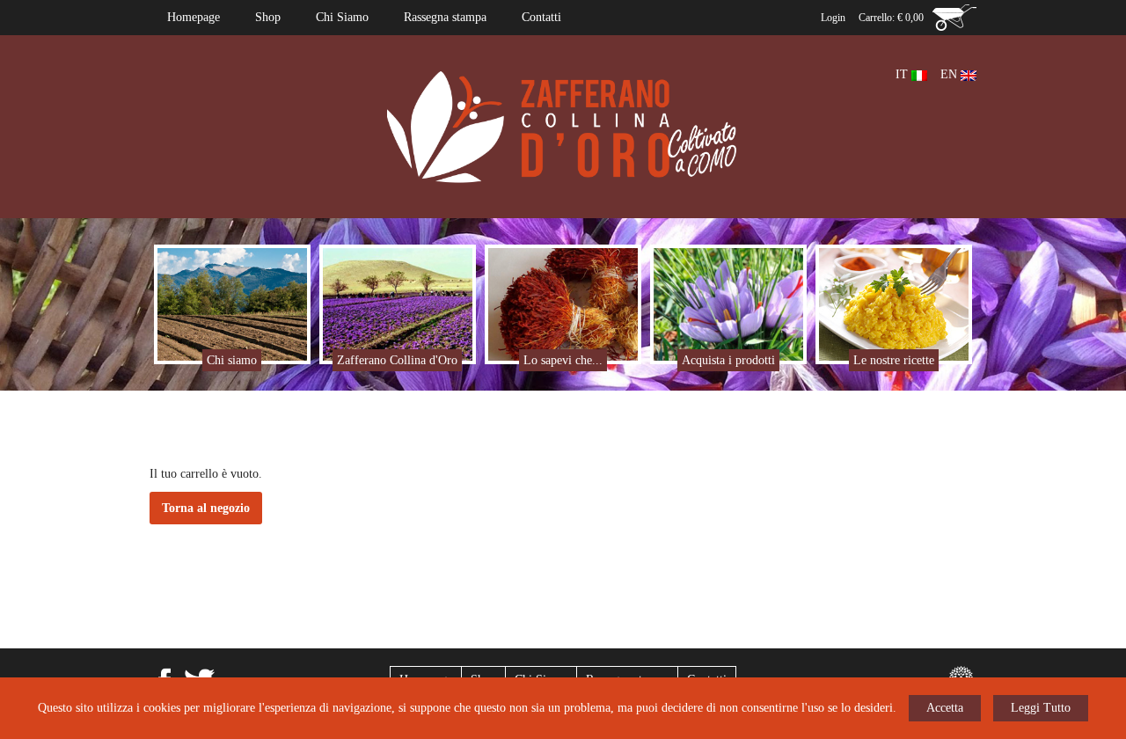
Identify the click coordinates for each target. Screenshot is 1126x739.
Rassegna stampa (445, 17)
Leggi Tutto (1041, 707)
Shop (268, 17)
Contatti (541, 17)
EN (950, 74)
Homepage (193, 17)
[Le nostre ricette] (894, 303)
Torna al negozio (206, 508)
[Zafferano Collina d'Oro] (398, 303)
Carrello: (891, 17)
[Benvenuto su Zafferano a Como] (563, 125)
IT (903, 74)
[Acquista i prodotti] (729, 303)
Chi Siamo (342, 17)
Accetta (944, 707)
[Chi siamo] (232, 303)
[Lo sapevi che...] (563, 303)
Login (833, 17)
